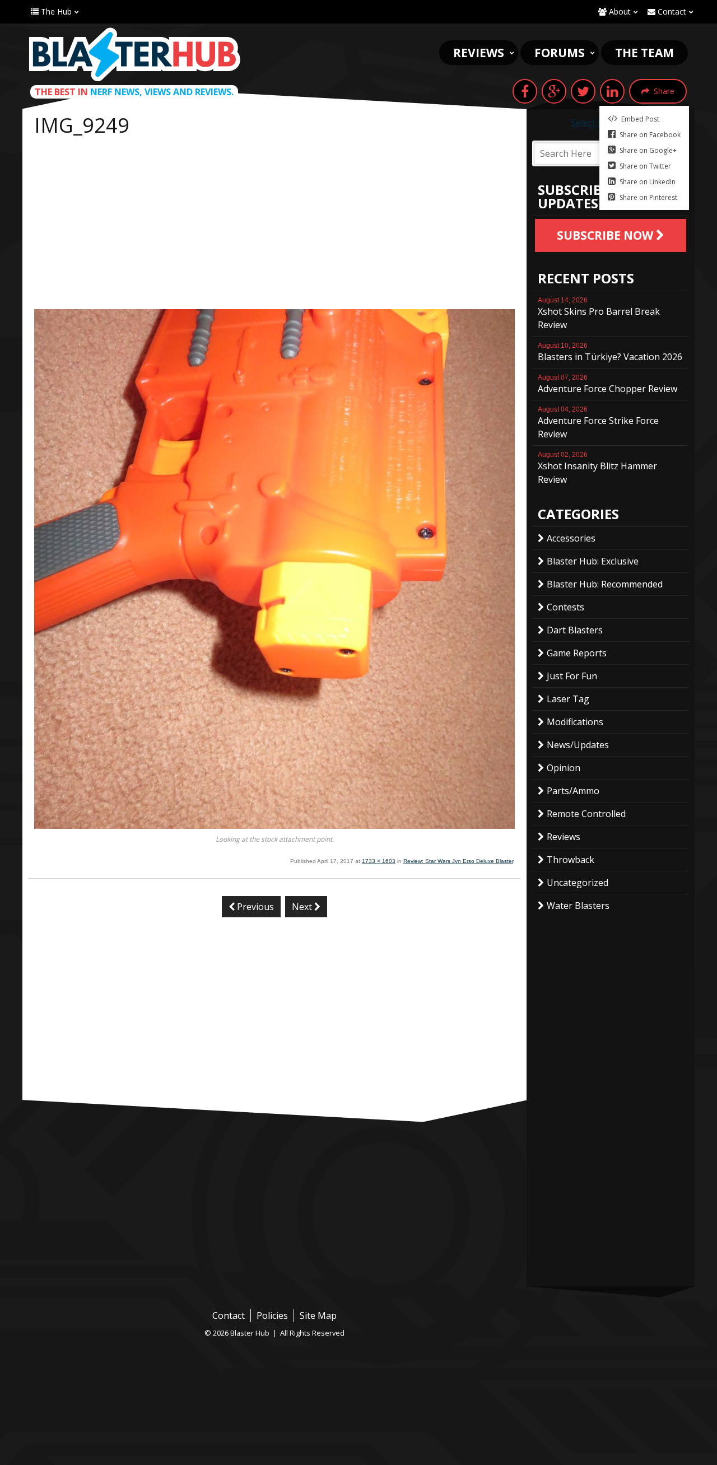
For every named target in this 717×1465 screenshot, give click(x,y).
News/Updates (578, 745)
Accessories (571, 538)
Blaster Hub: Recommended (605, 584)
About (619, 11)
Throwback (570, 859)
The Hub (55, 11)
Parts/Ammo (573, 791)
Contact (670, 11)
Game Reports (577, 653)
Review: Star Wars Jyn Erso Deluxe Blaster (458, 861)
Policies (272, 1315)
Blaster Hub (134, 54)
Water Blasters (578, 905)
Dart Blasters (575, 630)
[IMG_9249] (274, 825)
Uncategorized (577, 882)
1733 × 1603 (378, 861)
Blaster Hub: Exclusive (593, 561)
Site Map (318, 1315)
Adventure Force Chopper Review (607, 384)
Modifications (575, 722)
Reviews (478, 52)
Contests (565, 607)
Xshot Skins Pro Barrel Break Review (599, 313)
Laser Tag (568, 699)
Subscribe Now (606, 235)
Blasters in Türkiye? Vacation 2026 (610, 352)
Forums (559, 52)
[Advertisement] (274, 225)
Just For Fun (572, 676)
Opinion (563, 768)
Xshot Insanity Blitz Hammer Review (597, 468)
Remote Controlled (586, 814)
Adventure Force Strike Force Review (598, 422)
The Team (644, 52)
